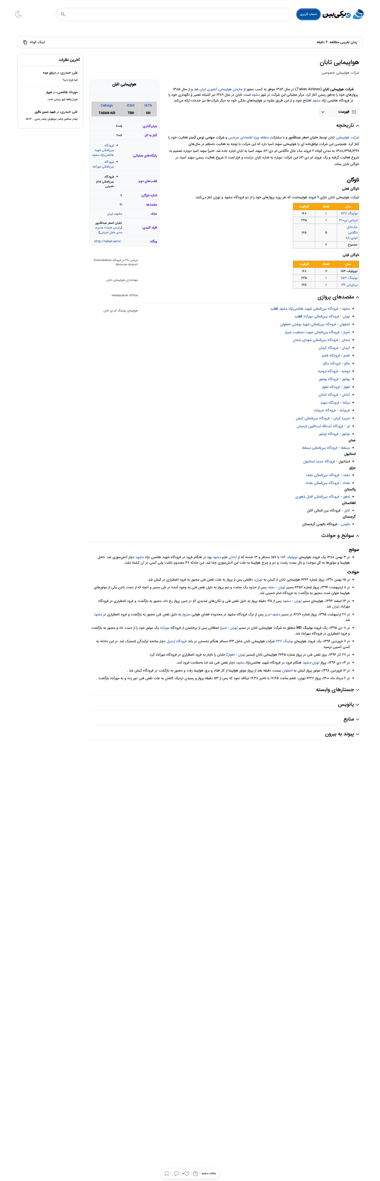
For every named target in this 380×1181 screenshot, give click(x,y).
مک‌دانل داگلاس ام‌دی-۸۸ (351, 232)
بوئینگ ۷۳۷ (284, 641)
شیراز (346, 332)
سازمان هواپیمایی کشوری (225, 89)
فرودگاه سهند (329, 402)
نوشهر (346, 434)
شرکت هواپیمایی (347, 137)
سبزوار (186, 614)
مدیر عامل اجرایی (111, 232)
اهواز (346, 387)
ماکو (347, 363)
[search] (63, 14)
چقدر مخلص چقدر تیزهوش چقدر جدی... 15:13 (52, 119)
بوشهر (346, 379)
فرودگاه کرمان (328, 348)
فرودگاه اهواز (331, 387)
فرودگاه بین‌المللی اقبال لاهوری (317, 496)
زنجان (346, 340)
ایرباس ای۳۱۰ (348, 220)
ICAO (130, 105)
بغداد (346, 483)
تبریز (268, 614)
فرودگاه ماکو (332, 363)
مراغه (346, 402)
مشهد (118, 213)
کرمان (346, 348)
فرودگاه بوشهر (328, 379)
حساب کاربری (308, 14)
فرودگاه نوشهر (328, 434)
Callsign (107, 105)
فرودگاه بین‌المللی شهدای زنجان (315, 340)
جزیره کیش (341, 418)
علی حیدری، (69, 72)
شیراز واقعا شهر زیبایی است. (62, 99)
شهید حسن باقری (45, 112)
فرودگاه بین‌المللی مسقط (319, 448)
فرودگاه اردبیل (177, 641)
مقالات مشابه (208, 1173)
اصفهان (345, 324)
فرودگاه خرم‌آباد (325, 410)
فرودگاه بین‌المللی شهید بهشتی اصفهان (308, 324)
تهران (346, 316)
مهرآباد (164, 628)
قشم (346, 355)
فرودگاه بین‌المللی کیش (313, 418)
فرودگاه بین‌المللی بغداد (322, 483)
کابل (346, 510)
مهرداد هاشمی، (67, 92)
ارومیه (346, 371)
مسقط (345, 448)
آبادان (346, 394)
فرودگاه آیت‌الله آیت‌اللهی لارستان (320, 426)
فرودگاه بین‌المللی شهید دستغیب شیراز (312, 332)
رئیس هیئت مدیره (108, 227)
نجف (346, 475)
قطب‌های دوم (148, 181)
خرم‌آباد (344, 410)
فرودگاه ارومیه (328, 371)
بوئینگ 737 (349, 213)
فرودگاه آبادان (328, 394)
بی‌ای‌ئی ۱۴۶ (349, 284)
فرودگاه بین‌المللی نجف (322, 475)
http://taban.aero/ (107, 241)
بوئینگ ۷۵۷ (349, 278)
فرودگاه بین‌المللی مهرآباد (103, 164)
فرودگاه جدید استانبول (319, 461)
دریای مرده (49, 73)
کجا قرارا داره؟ (70, 80)
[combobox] (180, 14)
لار (348, 426)
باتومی (345, 524)
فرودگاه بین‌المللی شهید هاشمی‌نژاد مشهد (103, 150)
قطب (274, 308)
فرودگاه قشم (331, 355)
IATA (148, 105)
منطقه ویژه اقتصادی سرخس (248, 137)
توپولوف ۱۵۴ (289, 557)
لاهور (346, 496)
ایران (110, 213)
